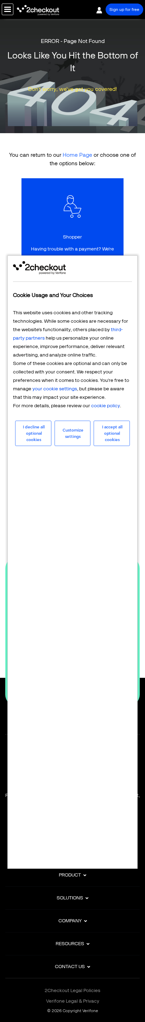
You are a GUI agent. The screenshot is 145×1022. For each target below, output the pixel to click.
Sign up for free (124, 9)
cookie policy (105, 406)
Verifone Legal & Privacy (72, 1001)
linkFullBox (72, 231)
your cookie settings (54, 389)
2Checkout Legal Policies (72, 990)
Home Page (77, 154)
